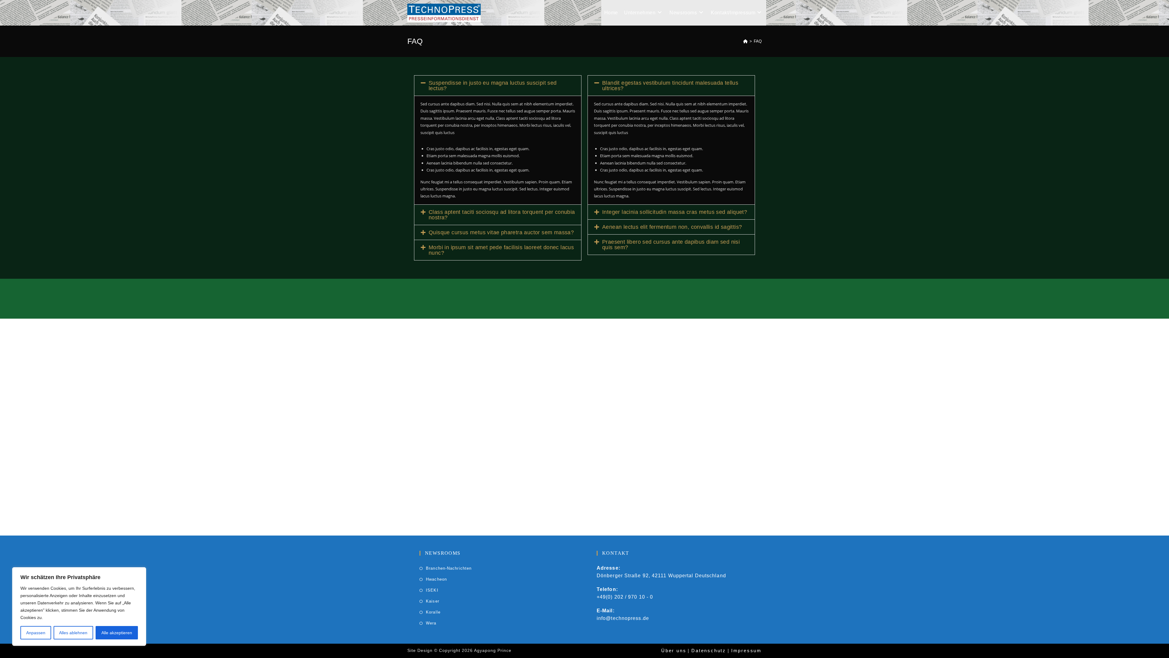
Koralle (433, 612)
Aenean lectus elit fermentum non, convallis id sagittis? (672, 227)
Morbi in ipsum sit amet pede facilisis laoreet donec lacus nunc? (501, 250)
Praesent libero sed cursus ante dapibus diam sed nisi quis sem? (671, 244)
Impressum (746, 650)
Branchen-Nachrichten (449, 568)
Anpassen (35, 632)
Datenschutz (708, 650)
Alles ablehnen (73, 632)
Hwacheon (436, 579)
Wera (431, 623)
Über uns (673, 650)
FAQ (758, 41)
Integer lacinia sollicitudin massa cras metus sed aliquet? (674, 212)
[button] (497, 86)
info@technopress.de (623, 618)
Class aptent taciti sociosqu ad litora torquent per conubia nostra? (502, 215)
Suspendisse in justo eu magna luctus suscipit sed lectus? (493, 85)
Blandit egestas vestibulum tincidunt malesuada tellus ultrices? (670, 85)
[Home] (745, 41)
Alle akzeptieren (116, 632)
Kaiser (432, 601)
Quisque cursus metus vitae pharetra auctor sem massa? (501, 232)
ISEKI (432, 590)
